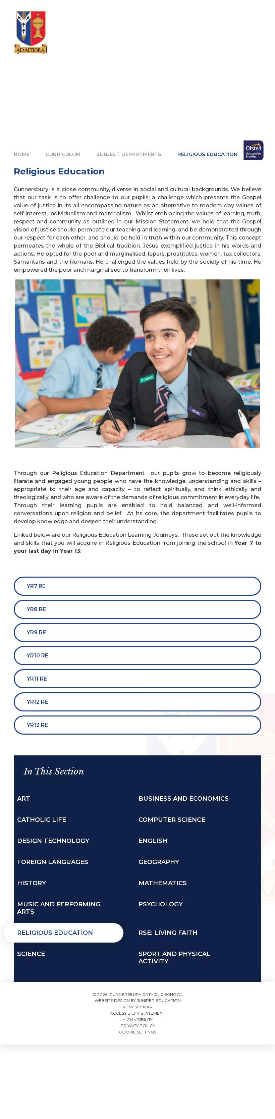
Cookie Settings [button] (137, 1031)
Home (22, 154)
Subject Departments (129, 154)
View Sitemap (138, 1006)
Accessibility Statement (137, 1013)
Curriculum (63, 154)
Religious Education (207, 154)
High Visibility (137, 1019)
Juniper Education (159, 1000)
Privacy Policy (137, 1025)
